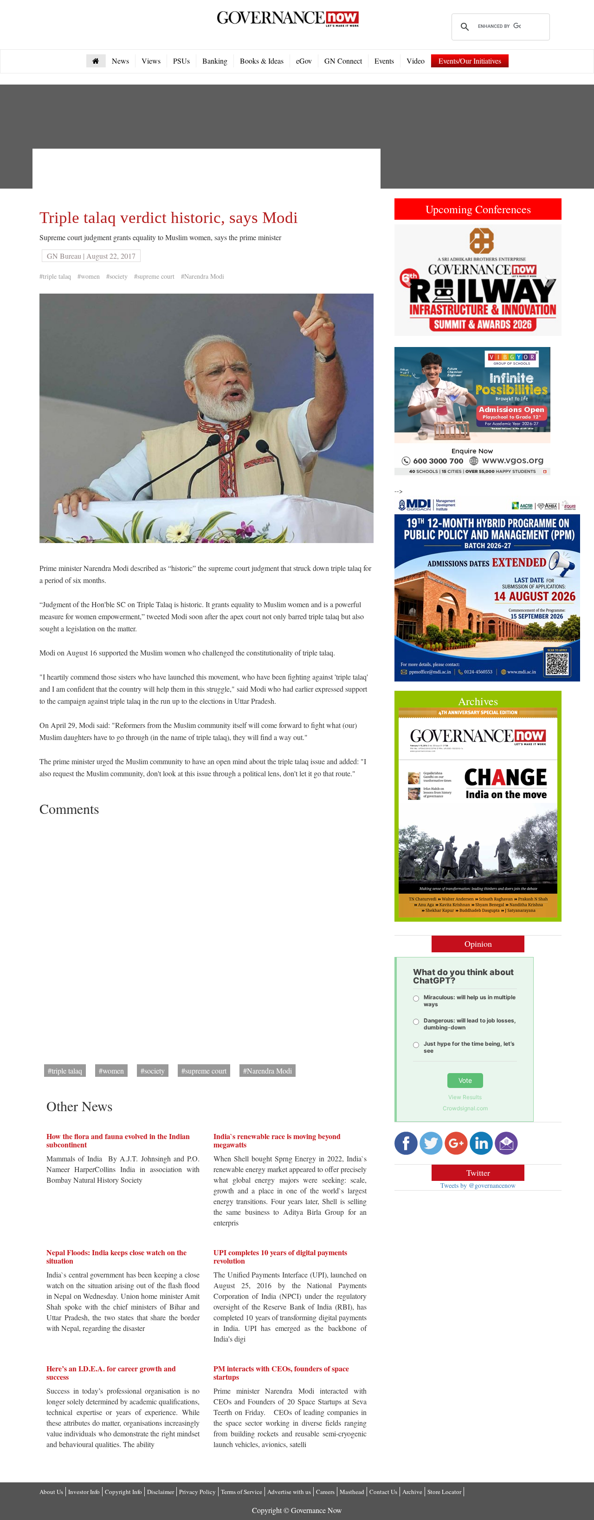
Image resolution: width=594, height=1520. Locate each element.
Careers (325, 1491)
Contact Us (383, 1491)
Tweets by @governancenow (478, 1185)
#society (117, 276)
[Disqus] (206, 937)
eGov (304, 61)
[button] (407, 280)
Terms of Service (241, 1491)
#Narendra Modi (202, 276)
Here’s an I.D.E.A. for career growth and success (111, 1372)
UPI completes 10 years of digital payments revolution (280, 1256)
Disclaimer (160, 1491)
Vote (465, 1080)
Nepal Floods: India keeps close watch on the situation (116, 1256)
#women (88, 276)
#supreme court (154, 276)
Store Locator (444, 1491)
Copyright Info (123, 1491)
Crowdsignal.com (465, 1108)
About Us (51, 1491)
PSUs (181, 61)
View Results (465, 1097)
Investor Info (84, 1491)
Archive (412, 1491)
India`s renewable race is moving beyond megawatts (277, 1140)
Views (151, 61)
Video (416, 61)
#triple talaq (55, 276)
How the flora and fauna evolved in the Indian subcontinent (118, 1140)
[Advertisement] (208, 176)
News (120, 61)
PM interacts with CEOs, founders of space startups (281, 1372)
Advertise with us (289, 1491)
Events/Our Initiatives (470, 61)
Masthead (352, 1491)
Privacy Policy (197, 1491)
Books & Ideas (262, 61)
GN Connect (343, 61)
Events (384, 61)
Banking (214, 61)
